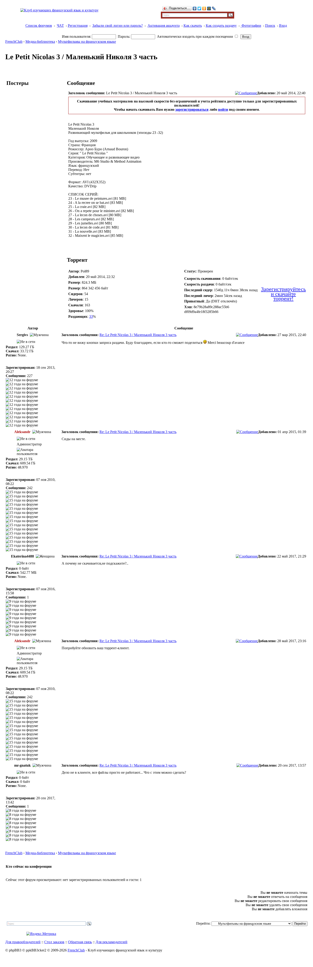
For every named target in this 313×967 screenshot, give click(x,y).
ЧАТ (60, 25)
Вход (283, 25)
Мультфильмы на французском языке (87, 41)
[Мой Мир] (209, 8)
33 (91, 316)
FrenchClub (13, 41)
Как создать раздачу (221, 25)
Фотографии (251, 25)
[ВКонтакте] (194, 8)
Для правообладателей (23, 942)
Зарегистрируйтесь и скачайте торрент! (283, 294)
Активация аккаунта (164, 25)
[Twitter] (199, 8)
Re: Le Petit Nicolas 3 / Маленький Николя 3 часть (137, 335)
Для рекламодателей (111, 942)
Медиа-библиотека (40, 41)
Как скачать (193, 25)
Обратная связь (80, 942)
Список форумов (38, 25)
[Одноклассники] (204, 8)
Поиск (270, 25)
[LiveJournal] (213, 8)
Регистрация (78, 25)
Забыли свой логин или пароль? (117, 25)
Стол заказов (54, 942)
